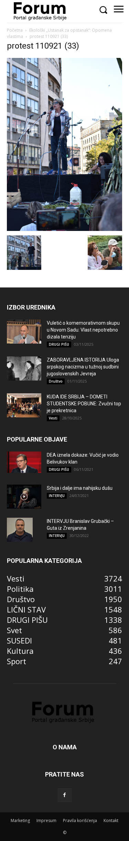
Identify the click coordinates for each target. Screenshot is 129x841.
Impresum (46, 820)
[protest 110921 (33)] (64, 228)
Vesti (53, 418)
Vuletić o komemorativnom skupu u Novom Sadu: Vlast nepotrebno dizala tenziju (83, 330)
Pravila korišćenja (80, 820)
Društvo (56, 381)
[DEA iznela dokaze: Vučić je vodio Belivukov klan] (24, 462)
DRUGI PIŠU (59, 344)
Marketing (20, 820)
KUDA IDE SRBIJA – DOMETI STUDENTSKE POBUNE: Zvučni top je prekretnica (84, 403)
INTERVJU (57, 495)
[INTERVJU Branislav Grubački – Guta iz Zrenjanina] (20, 530)
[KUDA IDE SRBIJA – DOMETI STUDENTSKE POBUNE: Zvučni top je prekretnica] (24, 405)
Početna (15, 30)
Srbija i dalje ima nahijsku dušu (79, 488)
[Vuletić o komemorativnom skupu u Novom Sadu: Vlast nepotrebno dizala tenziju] (24, 332)
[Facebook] (65, 795)
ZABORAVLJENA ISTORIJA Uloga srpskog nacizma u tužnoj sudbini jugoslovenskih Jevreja (83, 366)
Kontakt (111, 820)
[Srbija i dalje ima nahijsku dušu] (24, 497)
